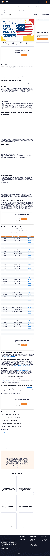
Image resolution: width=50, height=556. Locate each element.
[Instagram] (6, 548)
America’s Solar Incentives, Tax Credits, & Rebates (22, 365)
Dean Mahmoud (39, 14)
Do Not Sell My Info (28, 551)
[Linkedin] (4, 548)
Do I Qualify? (24, 218)
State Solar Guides (33, 1)
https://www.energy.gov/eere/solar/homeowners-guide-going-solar (13, 434)
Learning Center (22, 539)
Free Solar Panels (3, 448)
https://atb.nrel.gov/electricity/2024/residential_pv (10, 438)
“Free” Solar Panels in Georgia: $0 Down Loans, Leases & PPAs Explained (25, 508)
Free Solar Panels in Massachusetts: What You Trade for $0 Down (24, 526)
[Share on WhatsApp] (9, 14)
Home (14, 1)
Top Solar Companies (33, 545)
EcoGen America (29, 387)
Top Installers (26, 1)
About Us (16, 1)
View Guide (29, 238)
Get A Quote (22, 540)
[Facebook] (1, 548)
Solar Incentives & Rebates (33, 540)
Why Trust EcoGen (44, 540)
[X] (7, 548)
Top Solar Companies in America (7, 380)
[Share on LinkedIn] (10, 14)
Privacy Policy (18, 551)
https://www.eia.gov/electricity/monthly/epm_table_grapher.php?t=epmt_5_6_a (15, 440)
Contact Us (42, 541)
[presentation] (8, 481)
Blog (37, 1)
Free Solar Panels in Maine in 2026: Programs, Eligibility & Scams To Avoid (25, 489)
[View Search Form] (48, 2)
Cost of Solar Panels (33, 538)
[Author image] (33, 14)
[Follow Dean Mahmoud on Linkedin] (17, 467)
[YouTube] (3, 548)
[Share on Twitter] (7, 14)
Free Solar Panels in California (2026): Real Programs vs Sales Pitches (8, 489)
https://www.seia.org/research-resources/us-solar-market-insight (12, 432)
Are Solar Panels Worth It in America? (22, 370)
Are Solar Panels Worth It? (34, 541)
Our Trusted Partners (44, 539)
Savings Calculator (42, 1)
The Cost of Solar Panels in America (9, 356)
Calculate (42, 39)
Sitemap (33, 551)
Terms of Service (22, 551)
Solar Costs (21, 1)
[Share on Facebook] (6, 14)
